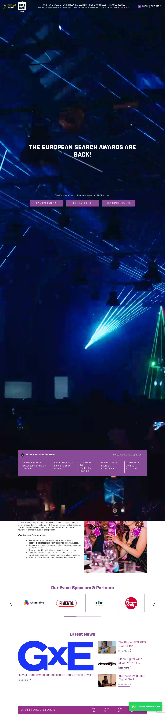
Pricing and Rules (97, 5)
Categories (81, 5)
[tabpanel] (34, 603)
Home (44, 5)
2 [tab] (82, 616)
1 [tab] (70, 616)
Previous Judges (116, 5)
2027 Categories (82, 203)
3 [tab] (95, 616)
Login (145, 6)
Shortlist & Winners (48, 8)
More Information (94, 8)
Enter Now (68, 5)
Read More (23, 680)
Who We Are (55, 5)
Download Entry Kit (46, 203)
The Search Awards (117, 8)
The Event (67, 8)
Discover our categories (127, 455)
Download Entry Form (119, 203)
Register (156, 6)
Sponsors (79, 8)
